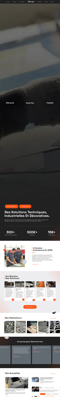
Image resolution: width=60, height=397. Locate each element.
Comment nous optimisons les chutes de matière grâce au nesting (46, 378)
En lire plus (42, 383)
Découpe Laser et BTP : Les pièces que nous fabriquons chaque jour (15, 390)
